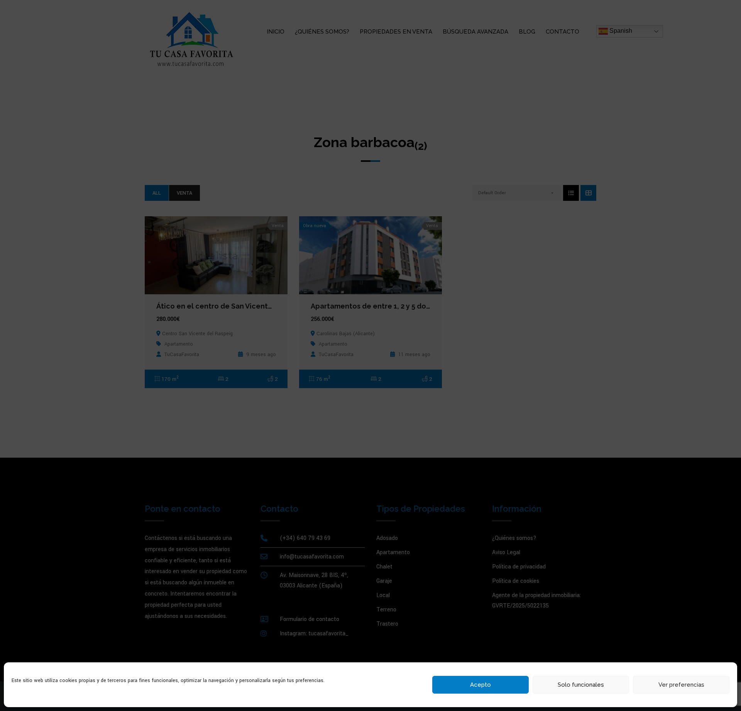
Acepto (480, 684)
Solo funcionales (581, 684)
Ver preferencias (681, 684)
